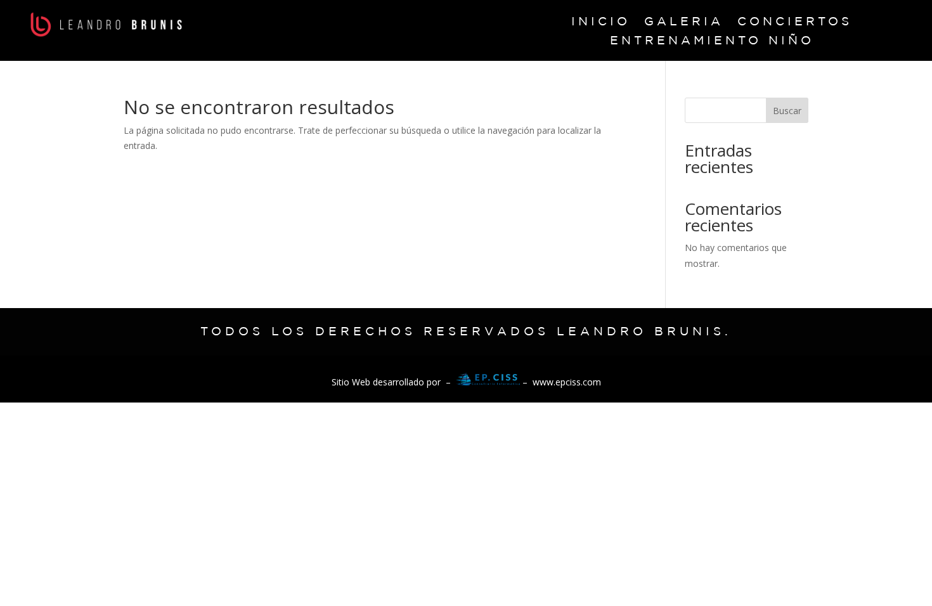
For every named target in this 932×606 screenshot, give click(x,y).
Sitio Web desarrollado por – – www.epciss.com (466, 382)
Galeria (683, 22)
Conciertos (794, 22)
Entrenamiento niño (712, 41)
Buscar (787, 111)
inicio (600, 22)
